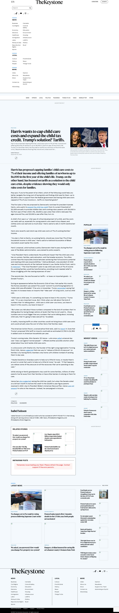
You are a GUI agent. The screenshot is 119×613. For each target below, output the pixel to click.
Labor (14, 40)
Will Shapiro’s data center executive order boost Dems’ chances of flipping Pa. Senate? (88, 556)
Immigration (16, 37)
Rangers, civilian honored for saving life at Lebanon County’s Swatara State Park (90, 295)
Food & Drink (27, 58)
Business (15, 23)
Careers (32, 608)
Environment (27, 32)
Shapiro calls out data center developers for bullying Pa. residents (90, 397)
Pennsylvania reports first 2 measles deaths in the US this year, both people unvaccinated (90, 265)
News (24, 61)
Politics (25, 42)
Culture (14, 58)
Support (25, 608)
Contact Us (15, 82)
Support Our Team (101, 586)
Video (14, 73)
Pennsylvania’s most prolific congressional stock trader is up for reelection (90, 364)
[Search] (30, 8)
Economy (15, 30)
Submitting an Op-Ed (101, 589)
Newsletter (26, 75)
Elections (15, 32)
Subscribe (95, 1)
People (14, 63)
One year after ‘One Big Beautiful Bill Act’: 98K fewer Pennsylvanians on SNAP (21, 449)
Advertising (15, 86)
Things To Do (27, 63)
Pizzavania (56, 98)
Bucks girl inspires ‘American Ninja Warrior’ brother (88, 531)
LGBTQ (25, 40)
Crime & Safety (88, 257)
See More (105, 485)
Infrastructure (27, 37)
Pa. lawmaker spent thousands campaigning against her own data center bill (87, 519)
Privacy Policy (40, 608)
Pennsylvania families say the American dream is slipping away (52, 449)
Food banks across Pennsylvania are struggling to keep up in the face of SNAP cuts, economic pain (89, 311)
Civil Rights (15, 25)
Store (14, 78)
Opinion (25, 73)
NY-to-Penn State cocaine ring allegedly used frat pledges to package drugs (91, 381)
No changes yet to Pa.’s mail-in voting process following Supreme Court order (95, 250)
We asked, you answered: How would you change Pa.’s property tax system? (21, 437)
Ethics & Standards (16, 608)
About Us (15, 75)
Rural (24, 45)
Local (41, 98)
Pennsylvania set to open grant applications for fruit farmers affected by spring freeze (88, 507)
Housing (25, 35)
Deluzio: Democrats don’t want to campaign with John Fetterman (90, 413)
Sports (14, 49)
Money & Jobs (16, 42)
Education (26, 30)
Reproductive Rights (17, 601)
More (82, 578)
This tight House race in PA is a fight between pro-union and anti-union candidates (91, 348)
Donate (104, 1)
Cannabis (26, 23)
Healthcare (15, 35)
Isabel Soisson (15, 152)
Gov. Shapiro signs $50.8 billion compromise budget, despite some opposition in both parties (53, 437)
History (14, 61)
